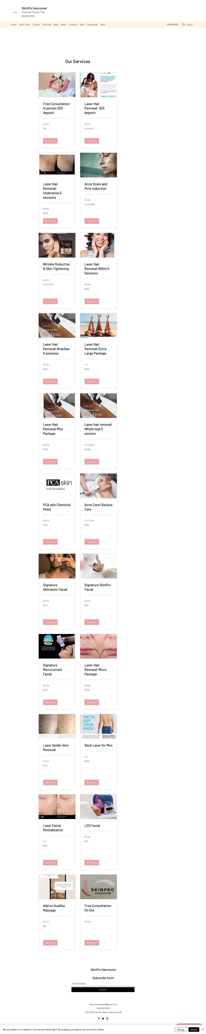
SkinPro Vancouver (34, 8)
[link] (57, 108)
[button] (50, 141)
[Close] (202, 1029)
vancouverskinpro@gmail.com (103, 1004)
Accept (194, 1029)
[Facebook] (98, 1018)
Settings (180, 1029)
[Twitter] (103, 1018)
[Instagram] (107, 1018)
